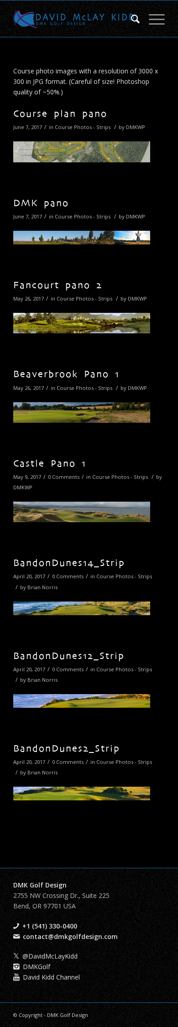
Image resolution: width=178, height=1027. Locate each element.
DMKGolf (36, 966)
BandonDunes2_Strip (66, 749)
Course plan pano (60, 114)
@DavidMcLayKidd (50, 956)
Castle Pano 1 (49, 464)
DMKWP (135, 127)
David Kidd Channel (51, 977)
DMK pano (41, 203)
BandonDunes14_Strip (69, 563)
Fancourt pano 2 (57, 285)
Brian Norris (42, 587)
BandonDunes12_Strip (69, 656)
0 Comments (63, 476)
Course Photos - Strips (82, 127)
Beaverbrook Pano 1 (66, 374)
